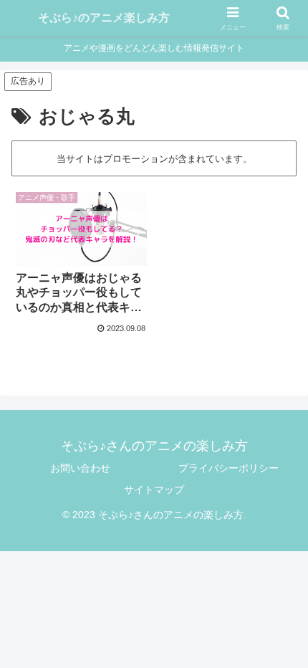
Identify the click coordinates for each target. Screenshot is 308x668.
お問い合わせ (80, 468)
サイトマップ (154, 489)
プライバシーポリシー (228, 468)
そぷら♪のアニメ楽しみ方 (104, 17)
